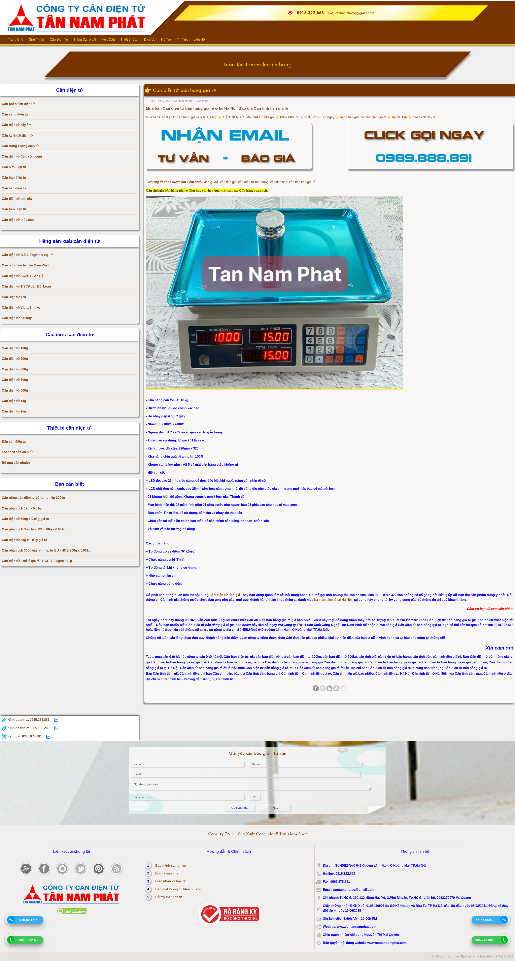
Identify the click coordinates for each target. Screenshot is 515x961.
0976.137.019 (503, 956)
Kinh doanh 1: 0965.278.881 (28, 719)
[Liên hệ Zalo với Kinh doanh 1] (56, 719)
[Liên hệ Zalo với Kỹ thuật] (48, 736)
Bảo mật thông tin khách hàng (178, 889)
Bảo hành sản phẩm (170, 865)
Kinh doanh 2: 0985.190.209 (28, 728)
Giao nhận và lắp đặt (170, 881)
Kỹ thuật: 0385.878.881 (24, 736)
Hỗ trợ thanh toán (168, 897)
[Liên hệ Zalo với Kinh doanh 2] (56, 728)
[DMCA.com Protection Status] (72, 913)
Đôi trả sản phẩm (168, 873)
